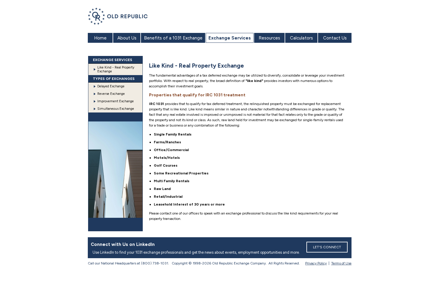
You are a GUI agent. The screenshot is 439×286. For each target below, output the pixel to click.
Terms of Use (341, 263)
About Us (126, 38)
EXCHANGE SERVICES (112, 60)
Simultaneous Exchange (115, 109)
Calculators (301, 38)
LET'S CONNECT (327, 247)
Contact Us (335, 38)
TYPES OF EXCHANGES (114, 79)
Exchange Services (229, 38)
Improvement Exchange (115, 101)
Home (100, 38)
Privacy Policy (316, 263)
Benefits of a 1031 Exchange (173, 38)
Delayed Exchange (111, 86)
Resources (269, 38)
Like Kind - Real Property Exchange (115, 69)
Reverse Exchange (111, 94)
